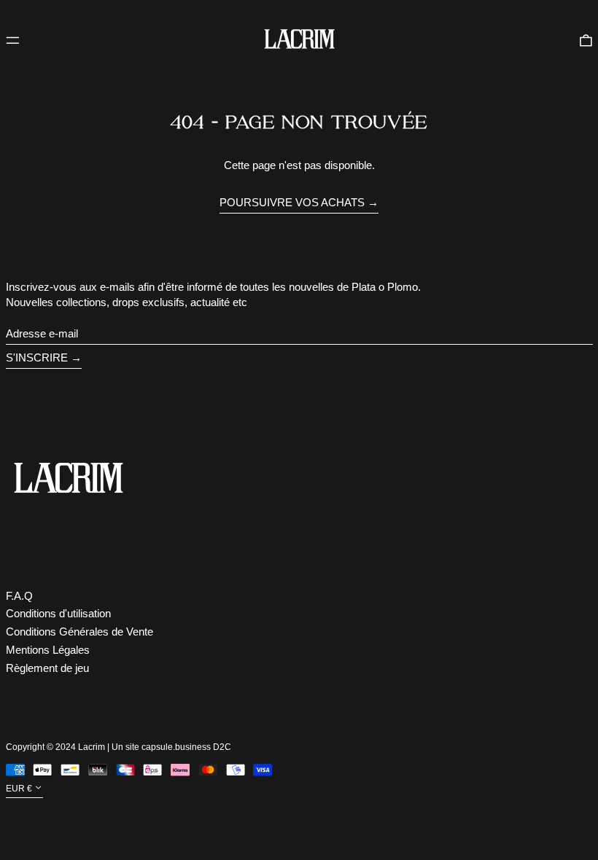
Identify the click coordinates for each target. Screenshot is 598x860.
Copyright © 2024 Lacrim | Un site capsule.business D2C (118, 747)
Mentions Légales (48, 650)
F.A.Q (19, 596)
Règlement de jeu (47, 668)
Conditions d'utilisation (58, 613)
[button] (586, 39)
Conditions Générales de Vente (79, 631)
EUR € (19, 788)
